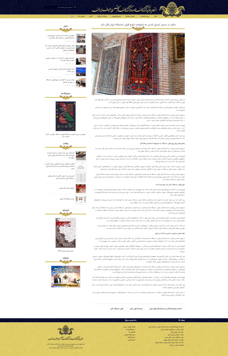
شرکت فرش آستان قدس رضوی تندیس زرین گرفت (61, 70)
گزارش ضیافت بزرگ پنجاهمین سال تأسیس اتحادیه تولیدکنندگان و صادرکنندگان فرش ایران (59, 166)
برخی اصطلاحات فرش (67, 199)
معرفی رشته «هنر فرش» (66, 188)
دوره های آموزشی (129, 335)
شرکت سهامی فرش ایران (176, 335)
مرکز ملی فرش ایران (177, 332)
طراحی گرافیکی (78, 348)
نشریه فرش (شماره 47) (65, 251)
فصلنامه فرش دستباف (177, 345)
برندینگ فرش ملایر (136, 308)
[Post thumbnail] (81, 38)
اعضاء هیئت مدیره (129, 327)
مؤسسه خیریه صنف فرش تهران (173, 340)
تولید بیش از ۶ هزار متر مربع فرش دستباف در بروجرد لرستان (60, 81)
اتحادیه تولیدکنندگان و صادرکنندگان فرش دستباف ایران (166, 327)
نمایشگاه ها (131, 337)
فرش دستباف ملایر (116, 308)
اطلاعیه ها (132, 332)
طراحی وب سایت (68, 348)
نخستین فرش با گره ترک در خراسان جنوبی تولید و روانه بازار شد (60, 59)
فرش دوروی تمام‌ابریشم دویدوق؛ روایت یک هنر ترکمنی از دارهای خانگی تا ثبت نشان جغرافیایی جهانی (59, 48)
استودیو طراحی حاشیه (54, 348)
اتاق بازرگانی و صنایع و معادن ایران (172, 329)
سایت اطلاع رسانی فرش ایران (174, 337)
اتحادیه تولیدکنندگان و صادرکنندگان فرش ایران (165, 308)
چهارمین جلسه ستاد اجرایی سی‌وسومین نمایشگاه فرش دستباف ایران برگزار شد (61, 36)
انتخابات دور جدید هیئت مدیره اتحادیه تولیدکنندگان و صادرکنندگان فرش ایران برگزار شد (60, 155)
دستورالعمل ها (130, 329)
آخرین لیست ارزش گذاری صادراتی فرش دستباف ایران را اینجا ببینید (61, 177)
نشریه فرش (131, 340)
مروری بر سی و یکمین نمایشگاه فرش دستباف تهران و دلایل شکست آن (66, 135)
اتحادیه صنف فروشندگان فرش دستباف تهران (169, 342)
